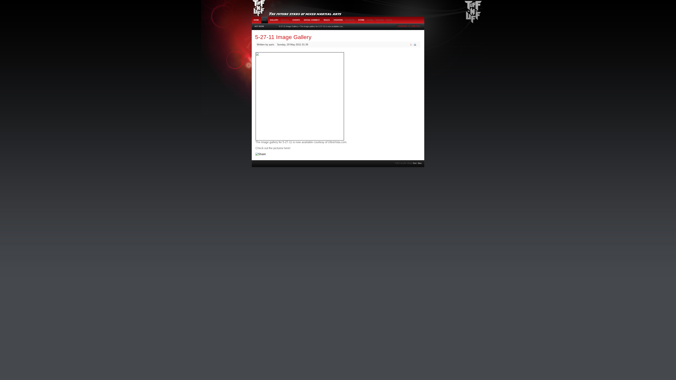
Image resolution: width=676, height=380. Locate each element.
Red (414, 163)
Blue (420, 163)
